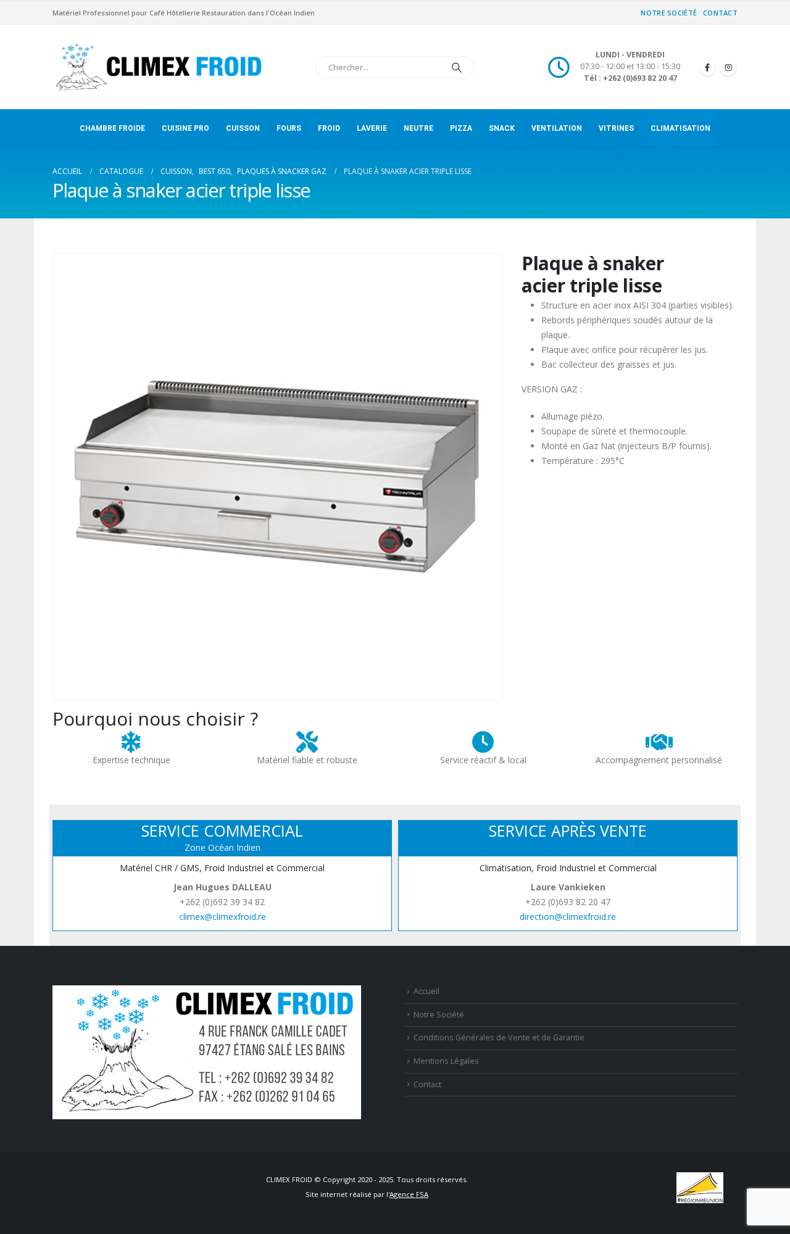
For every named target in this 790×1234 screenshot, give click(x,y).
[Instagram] (728, 67)
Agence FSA (408, 1194)
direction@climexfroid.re (568, 916)
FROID (329, 128)
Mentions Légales (446, 1061)
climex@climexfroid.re (222, 916)
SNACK (502, 128)
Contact (720, 12)
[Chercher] (456, 67)
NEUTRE (418, 128)
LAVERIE (372, 128)
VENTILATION (556, 128)
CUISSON (243, 128)
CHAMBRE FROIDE (112, 128)
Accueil (426, 991)
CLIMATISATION (680, 128)
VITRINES (616, 128)
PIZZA (461, 128)
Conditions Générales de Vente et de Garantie (499, 1037)
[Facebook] (707, 67)
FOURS (288, 128)
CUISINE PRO (185, 128)
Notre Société (669, 12)
